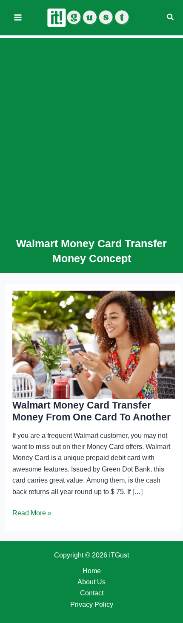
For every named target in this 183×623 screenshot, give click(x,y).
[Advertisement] (91, 140)
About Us (91, 582)
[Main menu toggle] (18, 17)
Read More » (31, 514)
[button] (170, 17)
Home (92, 570)
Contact (91, 593)
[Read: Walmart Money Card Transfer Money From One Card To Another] (93, 344)
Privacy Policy (91, 604)
